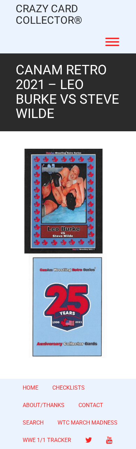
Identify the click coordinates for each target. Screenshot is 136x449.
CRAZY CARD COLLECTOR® (49, 15)
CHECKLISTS (68, 387)
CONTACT (90, 405)
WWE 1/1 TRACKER (47, 440)
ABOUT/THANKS (44, 405)
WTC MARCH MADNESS (88, 422)
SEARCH (33, 422)
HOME (30, 387)
